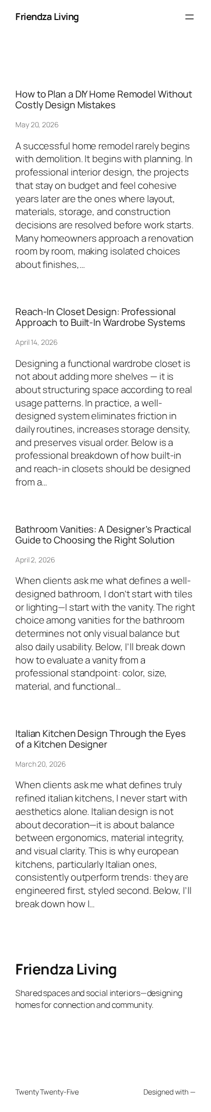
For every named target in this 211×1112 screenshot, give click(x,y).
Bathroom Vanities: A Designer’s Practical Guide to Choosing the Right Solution (103, 534)
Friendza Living (47, 16)
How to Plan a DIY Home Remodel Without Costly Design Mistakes (103, 99)
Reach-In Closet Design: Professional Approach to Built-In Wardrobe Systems (100, 316)
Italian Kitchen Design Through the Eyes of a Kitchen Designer (100, 738)
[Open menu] (189, 17)
